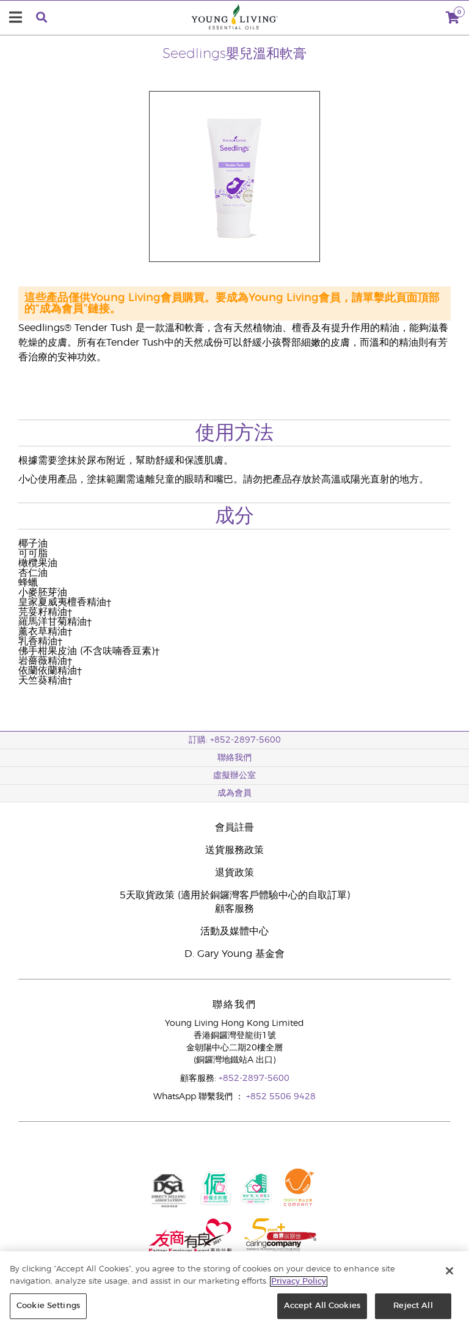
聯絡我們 (234, 758)
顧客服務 (234, 909)
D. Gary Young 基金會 (234, 954)
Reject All (412, 1306)
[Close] (449, 1270)
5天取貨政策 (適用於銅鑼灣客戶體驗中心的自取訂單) (235, 895)
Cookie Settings (48, 1306)
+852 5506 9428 (281, 1097)
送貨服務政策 (234, 850)
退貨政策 (234, 873)
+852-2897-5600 (254, 1078)
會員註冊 (234, 827)
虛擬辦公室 (234, 775)
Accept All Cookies (322, 1306)
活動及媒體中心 (234, 931)
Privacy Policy (298, 1281)
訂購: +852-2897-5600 (235, 740)
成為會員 (234, 793)
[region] (234, 1289)
